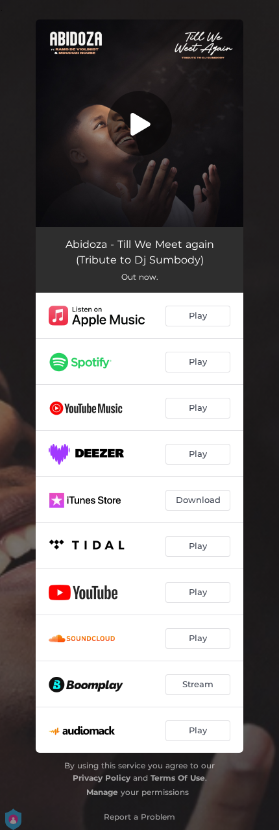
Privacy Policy (101, 778)
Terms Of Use (178, 778)
